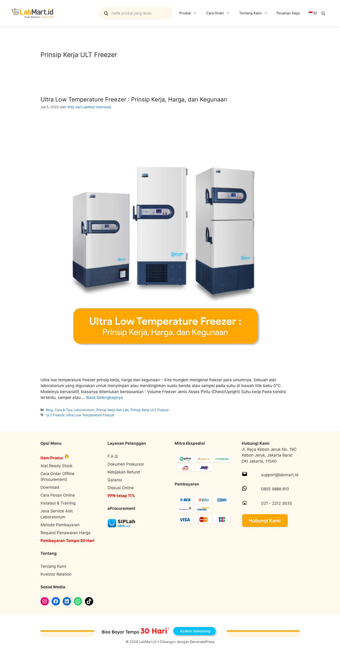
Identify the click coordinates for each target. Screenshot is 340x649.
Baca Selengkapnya (104, 397)
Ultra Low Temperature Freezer (90, 415)
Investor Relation (55, 574)
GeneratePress (202, 642)
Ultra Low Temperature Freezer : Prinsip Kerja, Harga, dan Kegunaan (133, 99)
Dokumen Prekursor (126, 464)
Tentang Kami (250, 13)
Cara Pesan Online (57, 495)
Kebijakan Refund (124, 472)
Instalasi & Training (57, 503)
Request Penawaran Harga (65, 532)
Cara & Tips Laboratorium (74, 410)
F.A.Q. (113, 456)
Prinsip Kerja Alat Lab (112, 410)
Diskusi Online (121, 487)
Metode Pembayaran (60, 525)
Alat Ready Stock (56, 465)
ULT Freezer (55, 415)
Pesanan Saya (288, 13)
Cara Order (215, 13)
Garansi (115, 480)
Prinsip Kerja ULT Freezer (149, 410)
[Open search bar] (323, 13)
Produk (185, 13)
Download (49, 487)
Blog (49, 410)
